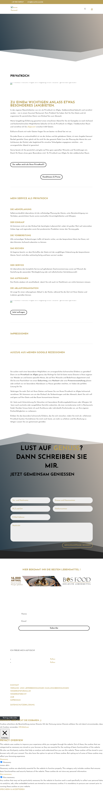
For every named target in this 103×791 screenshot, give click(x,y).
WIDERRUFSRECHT (18, 694)
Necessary (7, 762)
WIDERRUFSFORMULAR (20, 691)
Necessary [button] (4, 759)
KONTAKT (14, 685)
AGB (12, 697)
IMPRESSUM (15, 700)
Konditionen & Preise (51, 177)
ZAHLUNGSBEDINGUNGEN (57, 688)
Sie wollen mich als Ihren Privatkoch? (28, 164)
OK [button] (20, 727)
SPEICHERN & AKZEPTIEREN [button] (12, 789)
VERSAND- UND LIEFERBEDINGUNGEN (27, 688)
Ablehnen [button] (25, 727)
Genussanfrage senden (77, 545)
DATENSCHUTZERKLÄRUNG (22, 705)
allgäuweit (31, 127)
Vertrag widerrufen (10, 718)
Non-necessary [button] (6, 774)
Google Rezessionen (50, 352)
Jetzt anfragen (18, 312)
